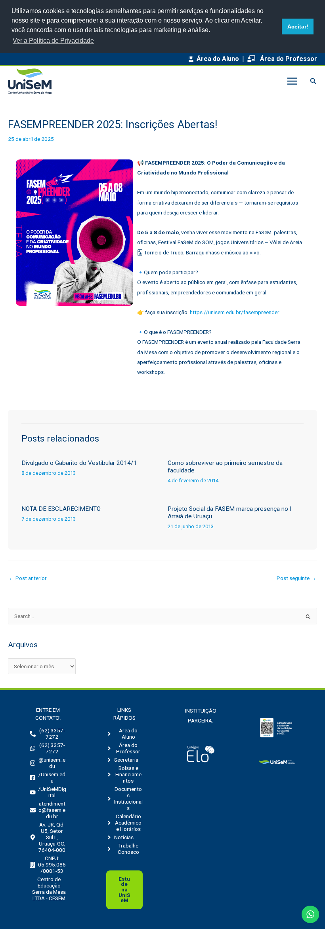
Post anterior (28, 578)
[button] (313, 81)
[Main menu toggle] (292, 81)
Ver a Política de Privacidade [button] (53, 40)
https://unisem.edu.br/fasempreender (234, 312)
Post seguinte (296, 578)
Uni (124, 890)
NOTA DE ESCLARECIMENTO (61, 508)
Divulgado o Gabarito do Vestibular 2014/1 (79, 462)
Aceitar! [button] (297, 26)
